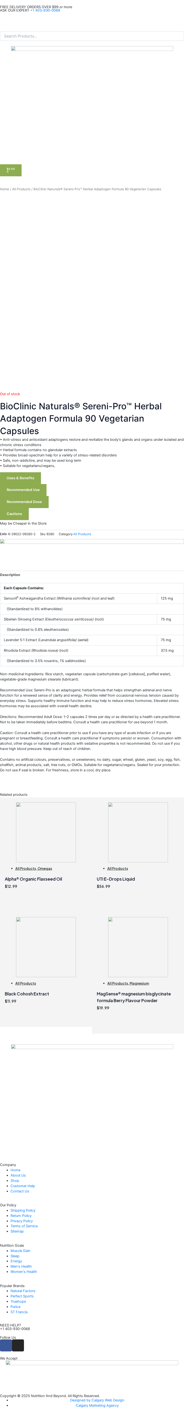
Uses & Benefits (20, 478)
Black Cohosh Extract (27, 993)
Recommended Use (23, 490)
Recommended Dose (24, 502)
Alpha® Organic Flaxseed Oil (33, 879)
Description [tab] (10, 575)
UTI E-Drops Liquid (116, 879)
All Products (21, 189)
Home (4, 189)
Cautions (14, 514)
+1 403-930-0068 (45, 10)
